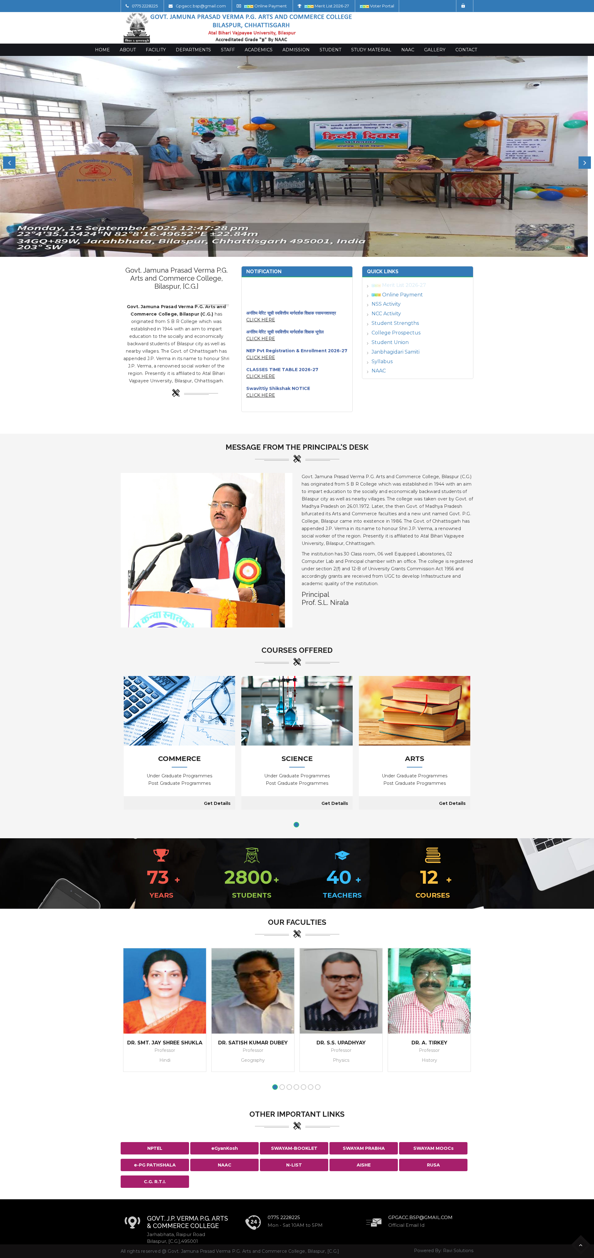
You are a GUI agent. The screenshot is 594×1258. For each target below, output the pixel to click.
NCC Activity (386, 314)
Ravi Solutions (458, 1250)
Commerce (414, 759)
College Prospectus (396, 333)
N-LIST (294, 1165)
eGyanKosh (224, 1148)
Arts (297, 759)
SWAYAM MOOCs (433, 1148)
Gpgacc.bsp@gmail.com (201, 5)
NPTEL (154, 1148)
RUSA (433, 1165)
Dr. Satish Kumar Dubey (165, 1043)
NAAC (407, 50)
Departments (193, 50)
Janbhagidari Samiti (396, 352)
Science (179, 759)
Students (251, 895)
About (128, 50)
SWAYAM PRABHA (364, 1148)
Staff (228, 50)
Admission (296, 50)
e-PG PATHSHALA (155, 1165)
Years (161, 895)
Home (102, 50)
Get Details (217, 803)
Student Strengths (395, 323)
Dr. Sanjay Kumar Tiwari (429, 1043)
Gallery (435, 50)
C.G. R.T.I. (155, 1181)
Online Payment (270, 5)
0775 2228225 (145, 5)
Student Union (390, 342)
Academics (259, 50)
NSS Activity (386, 304)
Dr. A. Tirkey (341, 1043)
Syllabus (382, 361)
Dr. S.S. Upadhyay (253, 1043)
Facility (156, 50)
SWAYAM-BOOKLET (294, 1148)
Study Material (371, 50)
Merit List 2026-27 (331, 5)
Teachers (342, 895)
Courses (432, 895)
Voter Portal (381, 5)
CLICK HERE (260, 284)
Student (330, 50)
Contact (466, 50)
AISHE (364, 1165)
